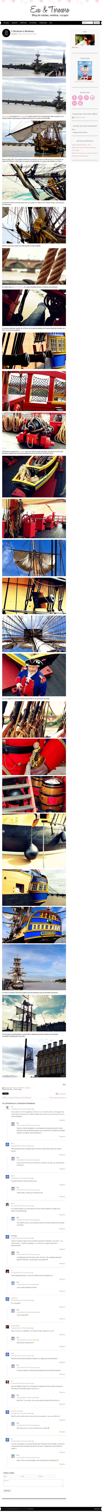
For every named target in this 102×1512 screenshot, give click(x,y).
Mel (12, 1106)
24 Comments (62, 1094)
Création (23, 23)
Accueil (6, 23)
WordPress (31, 1509)
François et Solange (17, 1411)
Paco (12, 1143)
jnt (11, 1439)
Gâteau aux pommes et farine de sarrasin (84, 147)
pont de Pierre (18, 287)
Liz (12, 1270)
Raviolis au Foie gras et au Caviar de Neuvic (85, 153)
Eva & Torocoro (51, 11)
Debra (12, 1176)
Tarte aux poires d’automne (57, 1097)
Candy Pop (14, 1298)
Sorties (34, 34)
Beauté (14, 23)
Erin (12, 1381)
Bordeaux (21, 116)
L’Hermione (6, 116)
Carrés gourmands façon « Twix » (81, 145)
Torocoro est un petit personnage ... (85, 81)
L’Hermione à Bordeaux (22, 31)
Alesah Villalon (15, 1326)
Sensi (12, 1203)
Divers (29, 34)
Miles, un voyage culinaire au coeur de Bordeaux (17, 1097)
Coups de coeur (22, 34)
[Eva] (85, 39)
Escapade (32, 23)
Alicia (12, 1353)
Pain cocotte (75, 150)
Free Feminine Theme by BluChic (97, 1509)
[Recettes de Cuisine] (78, 117)
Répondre (62, 1120)
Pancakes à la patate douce (80, 156)
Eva (51, 23)
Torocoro (43, 23)
